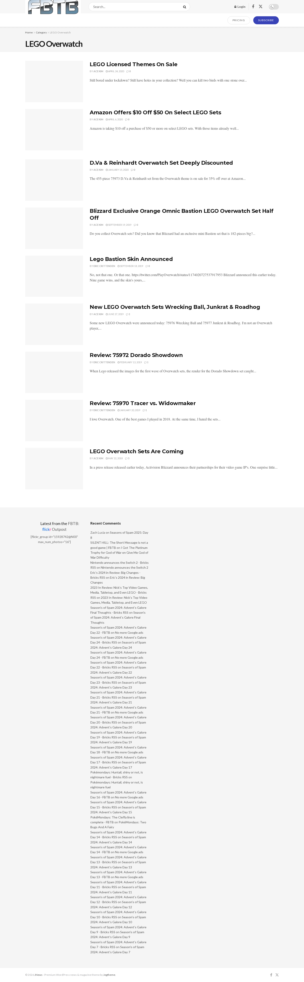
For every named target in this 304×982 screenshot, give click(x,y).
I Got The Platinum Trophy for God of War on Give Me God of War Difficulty (119, 553)
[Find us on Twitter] (261, 6)
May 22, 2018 (115, 458)
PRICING (239, 20)
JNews (38, 974)
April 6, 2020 (115, 119)
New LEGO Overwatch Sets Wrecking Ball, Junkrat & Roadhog (175, 307)
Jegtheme (109, 974)
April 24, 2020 (116, 71)
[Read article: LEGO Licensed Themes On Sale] (54, 81)
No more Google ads (129, 632)
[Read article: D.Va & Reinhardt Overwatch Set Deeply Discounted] (54, 180)
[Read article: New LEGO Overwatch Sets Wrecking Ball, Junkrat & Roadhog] (54, 324)
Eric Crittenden (104, 265)
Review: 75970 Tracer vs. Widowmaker (143, 403)
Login (241, 6)
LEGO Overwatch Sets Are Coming (137, 451)
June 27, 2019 (116, 314)
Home (29, 32)
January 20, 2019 (130, 410)
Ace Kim (98, 71)
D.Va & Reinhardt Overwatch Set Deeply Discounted (161, 163)
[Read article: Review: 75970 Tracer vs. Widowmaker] (54, 420)
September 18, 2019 (131, 265)
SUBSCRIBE (266, 20)
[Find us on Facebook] (253, 6)
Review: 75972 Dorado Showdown (136, 355)
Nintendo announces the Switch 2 (124, 567)
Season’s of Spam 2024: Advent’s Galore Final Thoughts (118, 617)
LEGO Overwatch (60, 32)
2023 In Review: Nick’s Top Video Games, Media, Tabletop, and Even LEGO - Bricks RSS (119, 592)
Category (41, 32)
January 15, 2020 (118, 169)
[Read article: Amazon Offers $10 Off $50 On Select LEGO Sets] (54, 129)
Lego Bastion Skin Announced (131, 259)
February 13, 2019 (131, 362)
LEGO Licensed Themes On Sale (134, 64)
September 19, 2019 (119, 224)
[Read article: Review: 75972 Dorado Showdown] (54, 372)
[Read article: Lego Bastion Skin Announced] (54, 276)
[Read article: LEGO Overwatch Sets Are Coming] (54, 468)
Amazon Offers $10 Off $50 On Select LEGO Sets (155, 112)
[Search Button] (185, 6)
